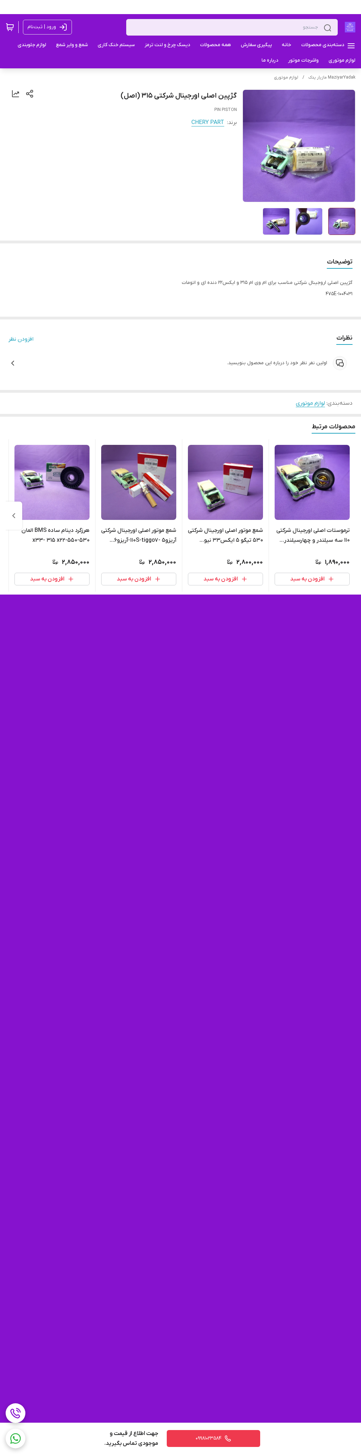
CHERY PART (207, 122)
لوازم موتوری (286, 77)
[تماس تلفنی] (15, 1413)
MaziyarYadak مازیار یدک (331, 77)
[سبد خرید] (10, 27)
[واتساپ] (15, 1438)
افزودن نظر (20, 339)
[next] (13, 516)
